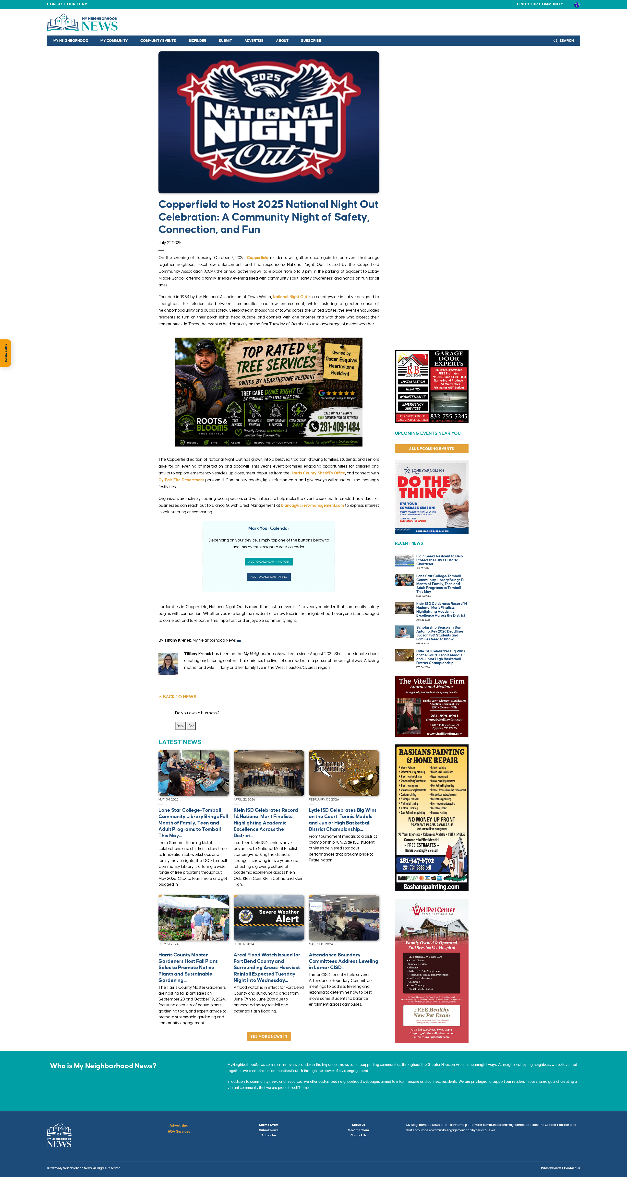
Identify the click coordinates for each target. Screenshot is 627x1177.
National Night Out (290, 297)
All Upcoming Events (431, 449)
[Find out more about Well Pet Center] (432, 971)
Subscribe (311, 41)
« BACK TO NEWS (177, 696)
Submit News (268, 1130)
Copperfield (257, 258)
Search (566, 41)
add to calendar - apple (269, 576)
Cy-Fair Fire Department (181, 480)
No (191, 725)
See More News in (268, 1036)
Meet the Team (358, 1130)
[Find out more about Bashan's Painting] (432, 817)
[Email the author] (239, 640)
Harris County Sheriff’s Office (317, 473)
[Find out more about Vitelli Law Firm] (432, 706)
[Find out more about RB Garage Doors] (432, 386)
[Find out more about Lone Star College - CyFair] (432, 497)
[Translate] (577, 4)
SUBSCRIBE (5, 353)
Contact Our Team (67, 4)
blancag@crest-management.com (312, 505)
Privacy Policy (551, 1168)
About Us (358, 1125)
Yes (180, 725)
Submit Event (268, 1125)
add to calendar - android (268, 561)
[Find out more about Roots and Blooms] (268, 392)
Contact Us (358, 1135)
